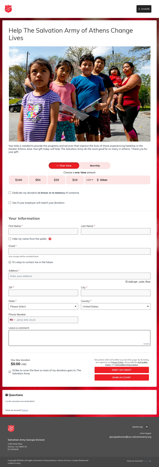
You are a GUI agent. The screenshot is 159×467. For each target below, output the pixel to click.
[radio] (65, 165)
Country (85, 301)
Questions (15, 395)
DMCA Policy (14, 463)
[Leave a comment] (79, 338)
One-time (65, 165)
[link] (8, 9)
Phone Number (17, 314)
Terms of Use (64, 460)
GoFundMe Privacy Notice (126, 365)
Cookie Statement (80, 460)
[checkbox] (44, 193)
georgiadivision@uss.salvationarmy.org (130, 436)
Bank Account (121, 377)
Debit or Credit (122, 370)
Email (12, 245)
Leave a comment (19, 327)
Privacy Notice (49, 460)
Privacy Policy (117, 362)
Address (13, 270)
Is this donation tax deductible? (21, 401)
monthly (95, 165)
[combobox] (12, 320)
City (83, 287)
